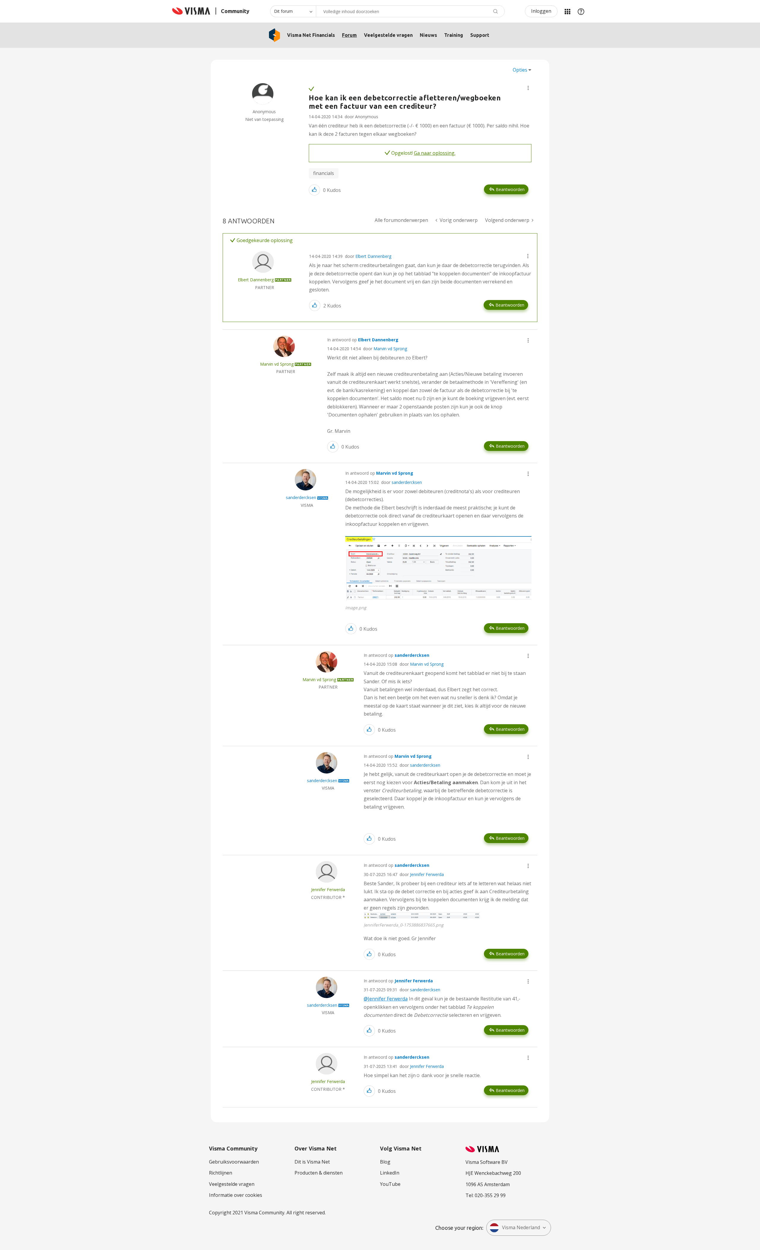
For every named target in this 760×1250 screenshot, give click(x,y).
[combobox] (410, 11)
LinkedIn (389, 1172)
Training (453, 35)
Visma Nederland (521, 1227)
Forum (349, 35)
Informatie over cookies (235, 1195)
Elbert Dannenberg (373, 256)
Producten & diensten (318, 1172)
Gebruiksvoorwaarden (234, 1162)
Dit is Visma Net (312, 1162)
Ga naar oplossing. (434, 153)
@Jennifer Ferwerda (386, 998)
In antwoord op (362, 340)
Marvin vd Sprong (390, 348)
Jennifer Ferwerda (427, 874)
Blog (385, 1162)
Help (581, 11)
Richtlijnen (220, 1172)
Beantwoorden (510, 189)
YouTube (390, 1184)
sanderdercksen (407, 482)
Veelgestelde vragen (388, 35)
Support (479, 35)
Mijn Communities (567, 11)
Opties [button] (520, 70)
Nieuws (428, 35)
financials (323, 173)
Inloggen (541, 11)
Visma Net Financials (311, 35)
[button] (528, 88)
